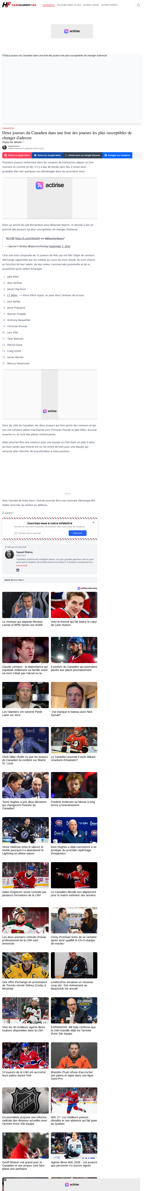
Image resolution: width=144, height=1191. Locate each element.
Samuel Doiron (14, 146)
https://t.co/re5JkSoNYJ (27, 238)
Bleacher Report (17, 580)
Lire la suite (21, 565)
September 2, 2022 (59, 246)
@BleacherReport (54, 238)
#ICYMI (10, 238)
